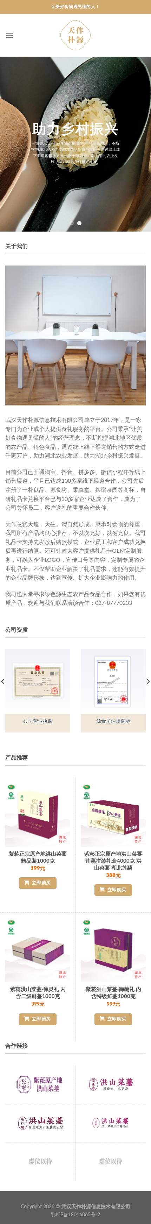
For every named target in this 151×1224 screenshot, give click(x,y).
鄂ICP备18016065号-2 (75, 1214)
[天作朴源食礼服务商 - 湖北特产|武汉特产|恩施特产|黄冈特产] (75, 35)
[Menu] (9, 35)
